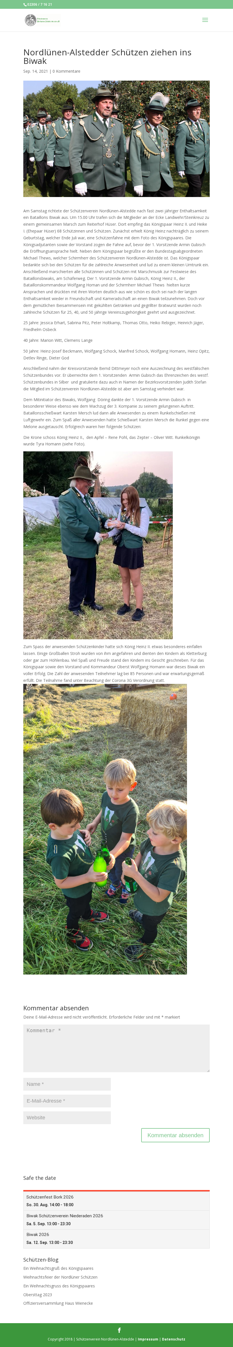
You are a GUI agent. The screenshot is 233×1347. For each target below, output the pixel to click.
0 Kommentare (66, 71)
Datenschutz (173, 1339)
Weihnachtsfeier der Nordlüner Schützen (60, 1277)
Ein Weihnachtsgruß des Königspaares (58, 1268)
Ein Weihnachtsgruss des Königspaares (59, 1286)
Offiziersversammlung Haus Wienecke (58, 1303)
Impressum (148, 1339)
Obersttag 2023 (37, 1294)
